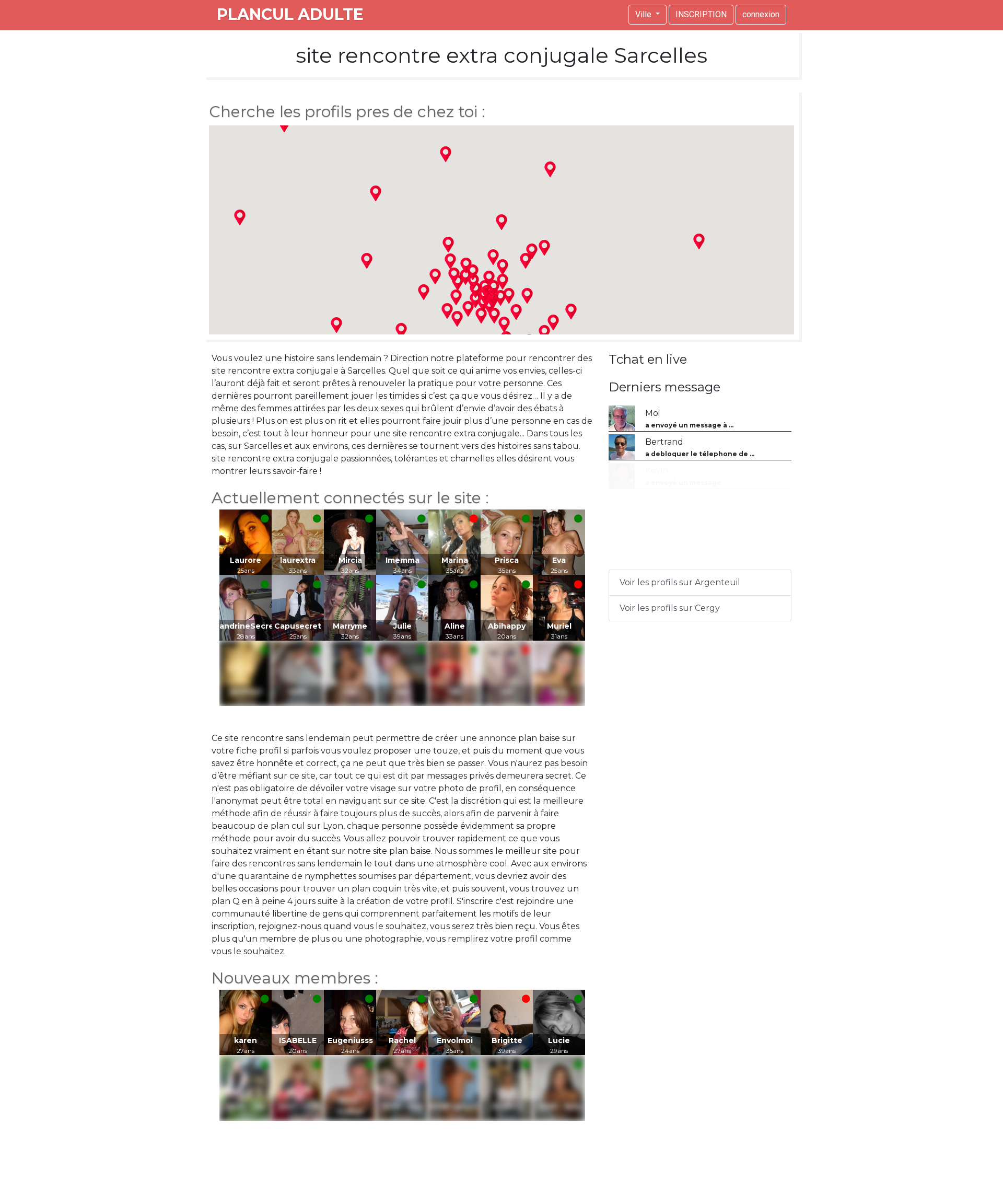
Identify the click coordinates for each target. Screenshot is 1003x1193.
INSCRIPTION (701, 14)
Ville (644, 14)
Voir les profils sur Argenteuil (680, 582)
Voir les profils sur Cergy (670, 608)
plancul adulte (290, 14)
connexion (760, 14)
